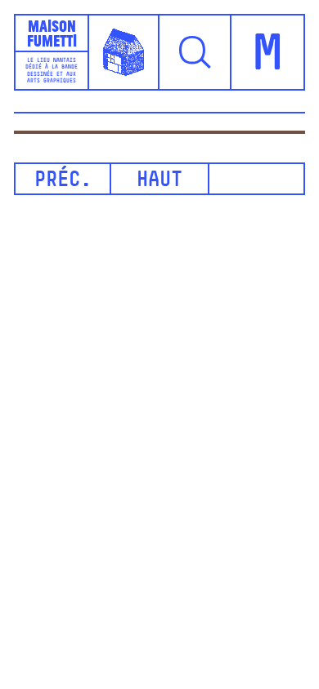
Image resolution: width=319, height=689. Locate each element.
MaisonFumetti (52, 33)
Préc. (63, 181)
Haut (159, 181)
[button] (195, 52)
